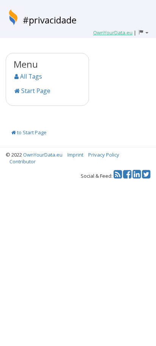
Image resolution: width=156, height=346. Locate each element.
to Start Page (31, 132)
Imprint (75, 154)
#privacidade (49, 20)
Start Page (35, 91)
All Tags (30, 76)
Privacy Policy (103, 154)
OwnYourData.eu (42, 154)
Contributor (22, 161)
